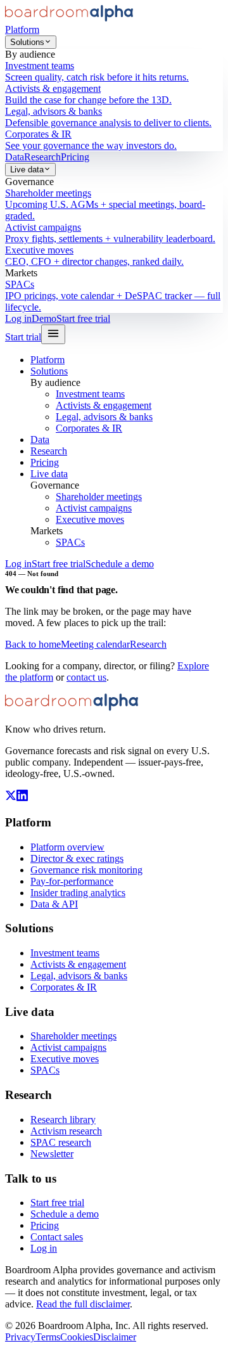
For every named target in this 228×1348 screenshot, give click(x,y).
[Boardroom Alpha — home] (69, 18)
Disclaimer (114, 1337)
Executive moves (90, 519)
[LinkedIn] (22, 797)
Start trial (23, 336)
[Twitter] (10, 797)
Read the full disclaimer (83, 1304)
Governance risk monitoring (86, 869)
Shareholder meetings (99, 496)
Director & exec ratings (77, 858)
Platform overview (67, 847)
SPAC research (60, 1142)
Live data (27, 169)
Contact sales (56, 1236)
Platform (22, 29)
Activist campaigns (94, 508)
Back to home (33, 644)
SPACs (70, 542)
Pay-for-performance (71, 881)
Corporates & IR (89, 428)
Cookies (76, 1337)
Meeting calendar (95, 644)
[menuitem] (114, 71)
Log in (18, 318)
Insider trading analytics (77, 892)
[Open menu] (53, 334)
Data (14, 156)
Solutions (27, 42)
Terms (47, 1337)
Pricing (75, 156)
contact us (86, 677)
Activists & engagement (103, 405)
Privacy (20, 1337)
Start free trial (83, 318)
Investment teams (90, 393)
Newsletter (51, 1153)
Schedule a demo (120, 563)
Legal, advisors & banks (104, 416)
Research (42, 156)
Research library (63, 1119)
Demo (44, 318)
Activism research (66, 1131)
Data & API (54, 904)
